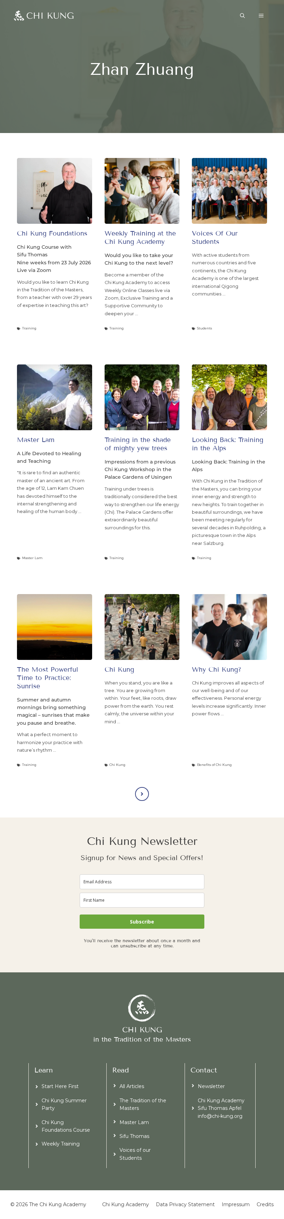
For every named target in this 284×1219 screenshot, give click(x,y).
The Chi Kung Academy (57, 1204)
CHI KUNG (142, 1029)
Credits (265, 1204)
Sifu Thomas (134, 1136)
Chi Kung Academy (125, 1204)
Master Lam (134, 1122)
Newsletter (211, 1086)
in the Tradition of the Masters (142, 1039)
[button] (242, 15)
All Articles (131, 1086)
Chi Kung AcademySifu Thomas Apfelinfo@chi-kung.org (221, 1108)
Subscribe (142, 921)
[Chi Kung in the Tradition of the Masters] (43, 15)
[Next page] (142, 794)
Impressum (236, 1204)
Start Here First (60, 1086)
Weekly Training (61, 1144)
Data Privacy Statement (185, 1204)
